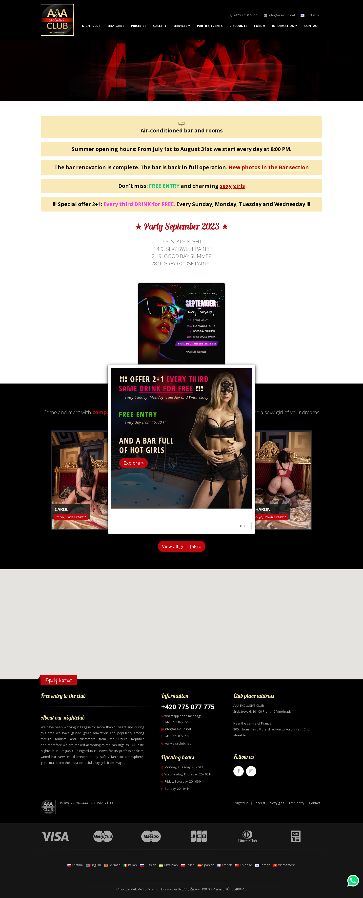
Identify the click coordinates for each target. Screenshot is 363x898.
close (244, 525)
